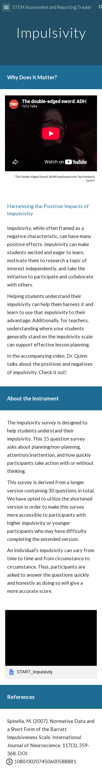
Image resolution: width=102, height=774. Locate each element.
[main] (51, 32)
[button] (6, 7)
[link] (51, 644)
